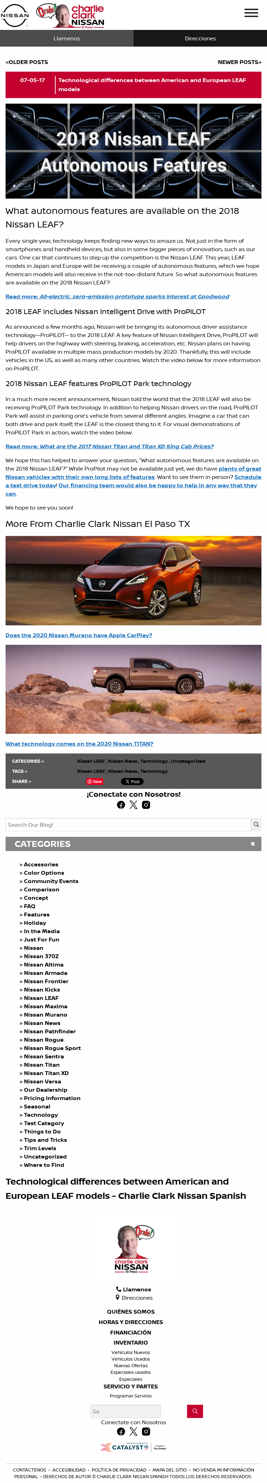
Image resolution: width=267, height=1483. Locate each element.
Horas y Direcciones (131, 1322)
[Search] (256, 824)
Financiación (130, 1333)
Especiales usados (131, 1372)
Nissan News (42, 1023)
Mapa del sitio (170, 1470)
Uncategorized (45, 1156)
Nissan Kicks (42, 989)
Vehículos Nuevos (131, 1352)
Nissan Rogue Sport (52, 1048)
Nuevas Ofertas (131, 1365)
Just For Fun (41, 939)
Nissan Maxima (45, 1006)
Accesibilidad (69, 1470)
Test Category (44, 1123)
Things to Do (42, 1131)
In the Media (42, 931)
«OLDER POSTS (27, 62)
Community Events (51, 881)
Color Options (44, 872)
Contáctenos (30, 1470)
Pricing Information (52, 1098)
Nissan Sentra (44, 1056)
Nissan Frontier (46, 981)
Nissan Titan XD (46, 1073)
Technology (41, 1115)
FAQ (29, 906)
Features (37, 914)
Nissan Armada (45, 973)
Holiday (35, 923)
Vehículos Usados (131, 1359)
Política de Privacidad (119, 1470)
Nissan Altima (44, 964)
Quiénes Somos (131, 1312)
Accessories (41, 864)
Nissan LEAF (41, 998)
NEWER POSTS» (239, 62)
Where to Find (44, 1165)
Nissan (33, 948)
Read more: (109, 446)
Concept (36, 897)
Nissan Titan (42, 1064)
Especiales (131, 1379)
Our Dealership (45, 1089)
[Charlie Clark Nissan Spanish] (52, 14)
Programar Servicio (131, 1396)
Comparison (41, 889)
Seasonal (37, 1106)
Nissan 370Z (41, 956)
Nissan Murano (45, 1014)
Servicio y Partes (131, 1387)
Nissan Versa (42, 1081)
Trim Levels (40, 1148)
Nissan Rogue (44, 1039)
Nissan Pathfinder (50, 1031)
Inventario (131, 1343)
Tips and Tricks (45, 1140)
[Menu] (251, 13)
